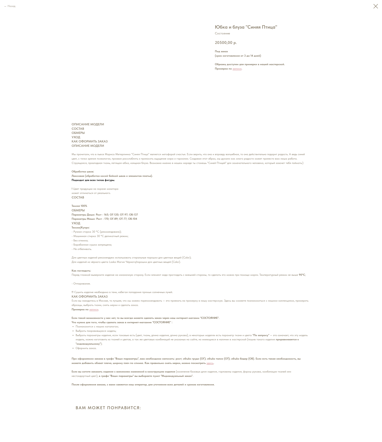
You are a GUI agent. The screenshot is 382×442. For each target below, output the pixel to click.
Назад (11, 6)
